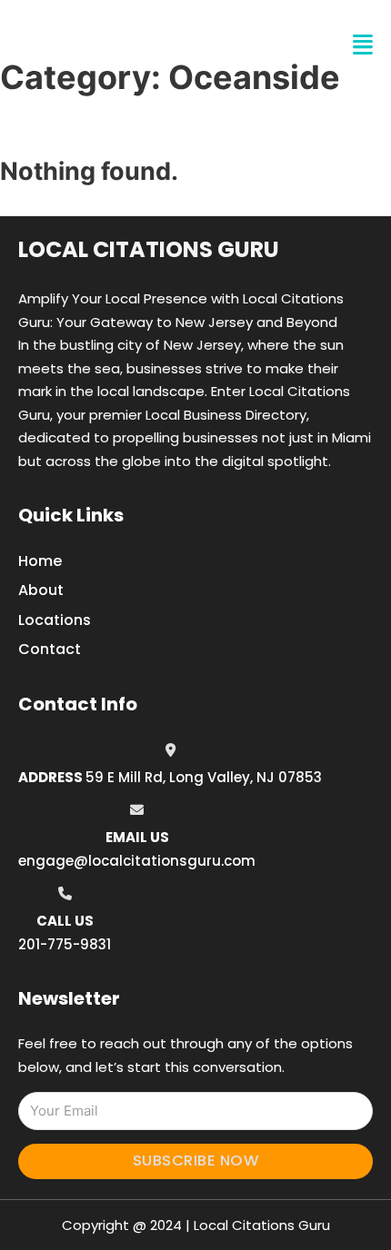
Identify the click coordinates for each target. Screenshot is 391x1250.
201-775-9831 (64, 944)
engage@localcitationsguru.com (137, 860)
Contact (49, 649)
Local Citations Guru (148, 249)
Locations (54, 620)
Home (40, 561)
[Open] (363, 45)
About (41, 590)
